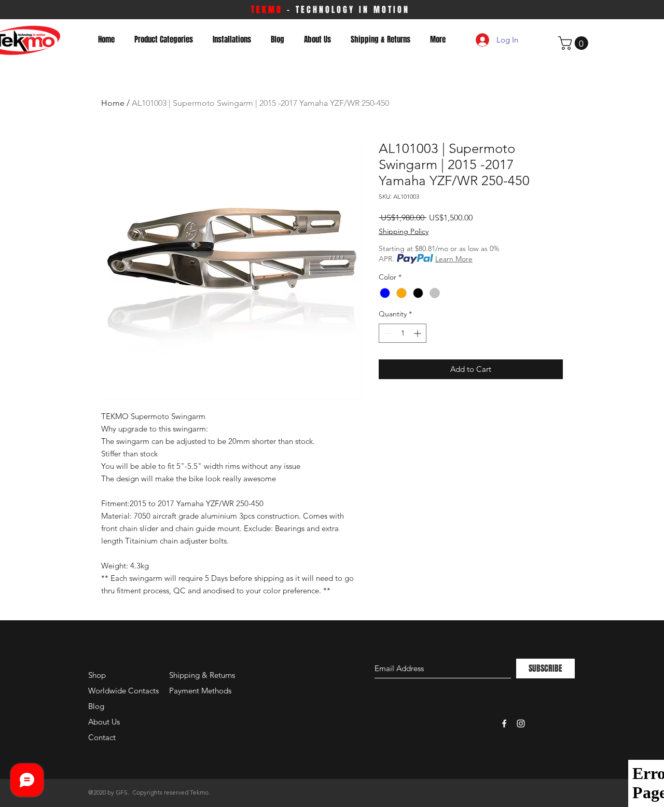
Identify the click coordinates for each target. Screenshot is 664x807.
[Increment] (418, 333)
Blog (96, 706)
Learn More (454, 258)
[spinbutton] (402, 333)
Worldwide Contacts (123, 690)
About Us (104, 722)
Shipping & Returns (202, 675)
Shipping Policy (403, 231)
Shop (97, 675)
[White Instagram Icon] (521, 723)
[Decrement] (386, 333)
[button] (574, 43)
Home (113, 103)
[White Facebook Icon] (504, 723)
